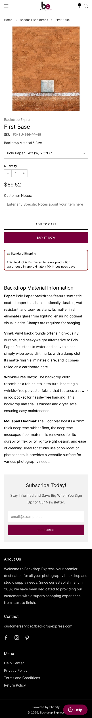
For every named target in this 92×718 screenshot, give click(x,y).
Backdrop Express (18, 119)
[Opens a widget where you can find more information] (75, 710)
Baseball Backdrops (34, 20)
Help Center (14, 663)
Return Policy (15, 685)
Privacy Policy (15, 670)
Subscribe (46, 530)
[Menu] (6, 6)
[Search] (86, 6)
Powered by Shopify (46, 707)
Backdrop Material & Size (23, 143)
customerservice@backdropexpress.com (38, 626)
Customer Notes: (18, 195)
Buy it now (46, 237)
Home (8, 20)
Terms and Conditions (22, 678)
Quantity (10, 166)
